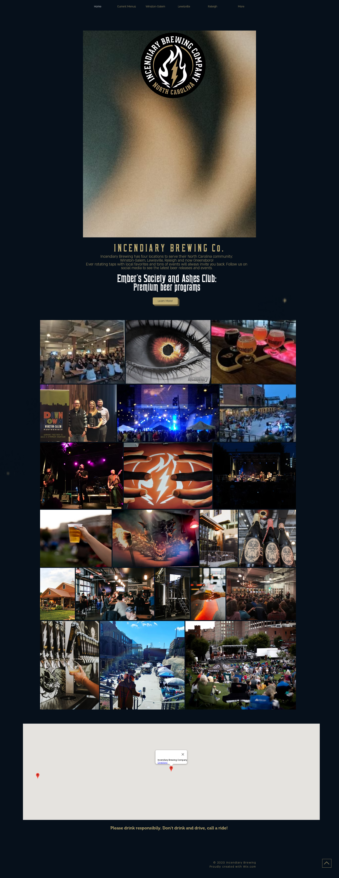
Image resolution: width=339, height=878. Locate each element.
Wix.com (249, 867)
